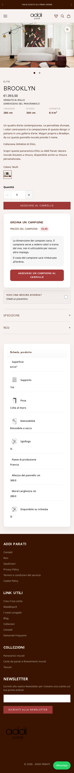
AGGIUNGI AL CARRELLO (37, 205)
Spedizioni (9, 563)
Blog (6, 618)
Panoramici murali (14, 655)
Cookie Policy (10, 580)
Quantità (8, 187)
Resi (5, 558)
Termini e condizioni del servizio (22, 575)
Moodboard (10, 606)
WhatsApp (61, 765)
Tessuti (7, 667)
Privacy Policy (11, 569)
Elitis (6, 81)
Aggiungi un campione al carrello (37, 275)
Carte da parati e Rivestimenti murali (24, 661)
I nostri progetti (12, 612)
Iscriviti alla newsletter (28, 709)
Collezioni (9, 624)
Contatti (8, 552)
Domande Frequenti (15, 635)
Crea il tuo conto (12, 601)
